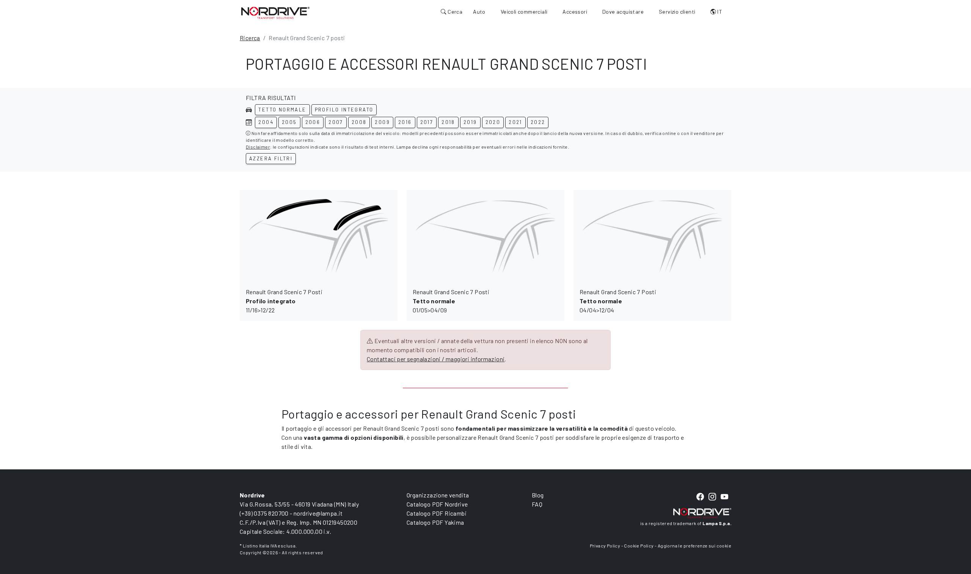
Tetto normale (282, 110)
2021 (515, 122)
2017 (427, 122)
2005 (289, 122)
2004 (265, 122)
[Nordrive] (275, 12)
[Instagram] (712, 496)
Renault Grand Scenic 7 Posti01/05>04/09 (451, 301)
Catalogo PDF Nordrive (437, 504)
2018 (448, 122)
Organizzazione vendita (438, 495)
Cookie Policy (639, 545)
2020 (493, 122)
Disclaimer (258, 146)
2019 (470, 122)
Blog (538, 495)
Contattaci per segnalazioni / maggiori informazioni (435, 358)
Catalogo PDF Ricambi (437, 513)
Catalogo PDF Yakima (435, 522)
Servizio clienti (677, 11)
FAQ (537, 504)
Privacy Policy (605, 545)
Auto (479, 11)
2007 (335, 122)
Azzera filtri (270, 158)
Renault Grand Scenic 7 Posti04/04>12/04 (618, 301)
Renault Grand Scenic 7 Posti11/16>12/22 (284, 301)
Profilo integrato (344, 110)
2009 (382, 122)
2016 (405, 122)
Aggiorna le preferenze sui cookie (694, 545)
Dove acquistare (623, 11)
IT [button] (719, 11)
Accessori (574, 11)
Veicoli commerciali (524, 11)
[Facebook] (700, 496)
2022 (538, 122)
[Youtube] (724, 496)
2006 (313, 122)
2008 (359, 122)
